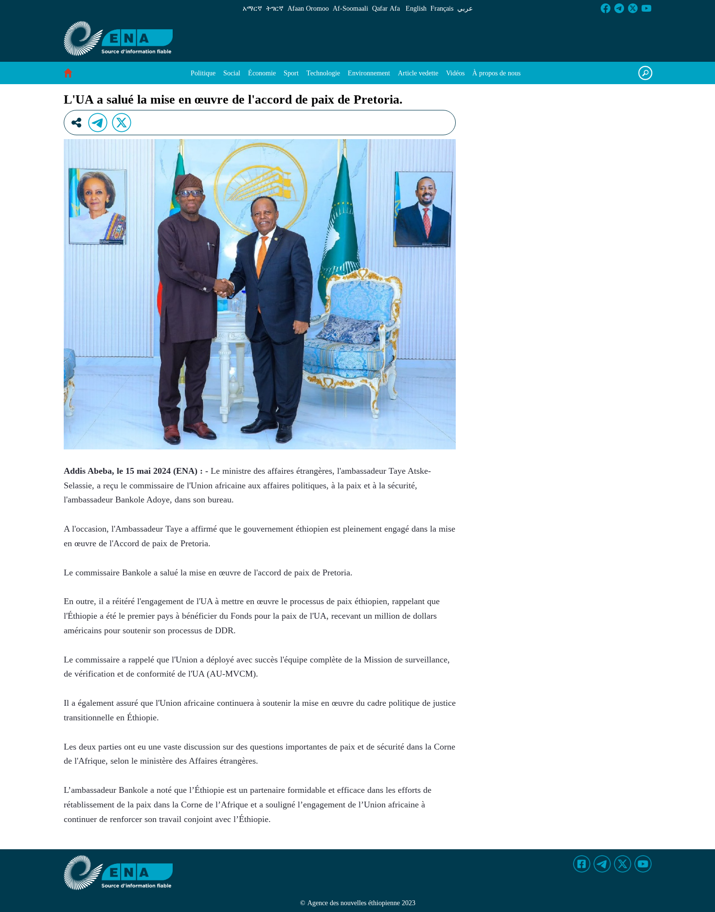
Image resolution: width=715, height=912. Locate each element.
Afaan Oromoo (308, 8)
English (416, 8)
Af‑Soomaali (350, 8)
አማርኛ (252, 8)
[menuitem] (203, 73)
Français (441, 8)
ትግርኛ (275, 8)
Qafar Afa (386, 8)
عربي (465, 8)
